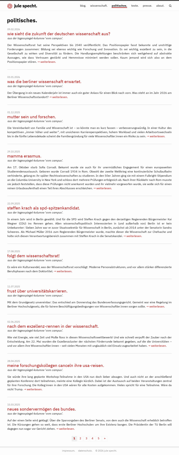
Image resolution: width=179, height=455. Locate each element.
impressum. (68, 450)
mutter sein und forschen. (31, 116)
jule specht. (25, 6)
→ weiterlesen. (46, 61)
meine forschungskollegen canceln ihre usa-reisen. (55, 365)
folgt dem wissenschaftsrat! (33, 255)
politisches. (119, 5)
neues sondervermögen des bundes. (41, 409)
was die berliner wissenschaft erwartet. (44, 81)
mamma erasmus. (24, 156)
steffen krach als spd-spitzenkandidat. (43, 207)
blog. (83, 5)
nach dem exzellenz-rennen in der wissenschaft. (53, 326)
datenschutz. (85, 450)
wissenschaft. (99, 5)
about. (160, 5)
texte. (135, 5)
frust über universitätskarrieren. (37, 291)
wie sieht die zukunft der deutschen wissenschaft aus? (58, 33)
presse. (147, 5)
